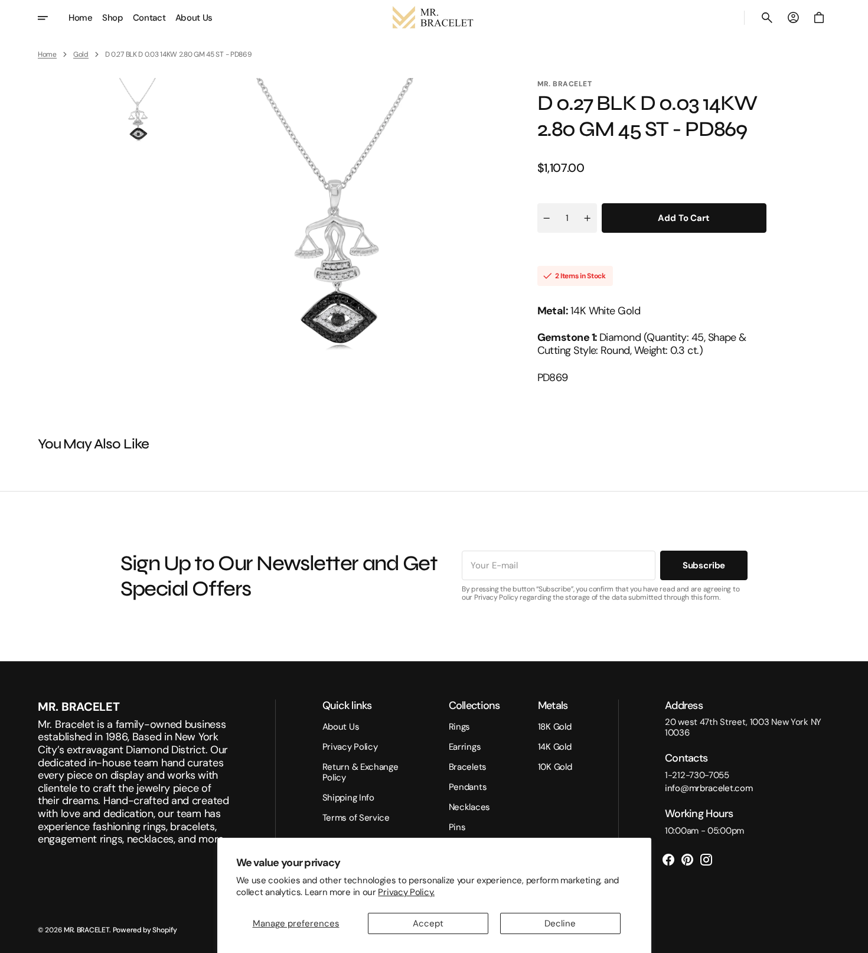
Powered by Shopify (145, 930)
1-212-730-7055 (697, 775)
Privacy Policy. (406, 892)
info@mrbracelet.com (708, 788)
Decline (560, 923)
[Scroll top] (853, 938)
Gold (81, 54)
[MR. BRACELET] (434, 17)
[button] (767, 18)
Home (47, 54)
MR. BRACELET (86, 930)
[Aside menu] (51, 18)
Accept (428, 923)
